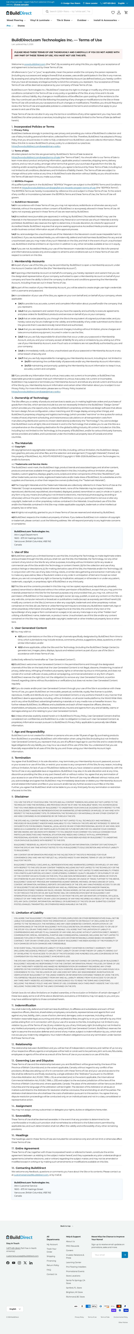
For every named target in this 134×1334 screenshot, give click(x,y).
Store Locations (73, 1276)
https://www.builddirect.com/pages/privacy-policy (36, 146)
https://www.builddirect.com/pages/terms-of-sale (36, 157)
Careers (69, 1250)
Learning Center (73, 1262)
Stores (21, 25)
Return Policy (53, 1265)
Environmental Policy (121, 1317)
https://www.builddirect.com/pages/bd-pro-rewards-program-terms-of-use (59, 187)
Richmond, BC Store (75, 1296)
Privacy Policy (79, 1317)
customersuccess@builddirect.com (22, 1256)
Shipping (51, 1256)
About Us (70, 1241)
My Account (52, 1244)
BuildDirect (15, 1317)
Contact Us (52, 1274)
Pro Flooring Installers (76, 1267)
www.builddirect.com (34, 64)
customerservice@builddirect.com (31, 1175)
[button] (126, 12)
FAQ (49, 1270)
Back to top (65, 1226)
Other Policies (123, 1322)
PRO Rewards (72, 1246)
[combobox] (67, 11)
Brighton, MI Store (74, 1292)
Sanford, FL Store (74, 1287)
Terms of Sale (105, 1317)
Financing (51, 1261)
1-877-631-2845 (13, 1248)
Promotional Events (75, 1271)
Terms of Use (92, 1317)
